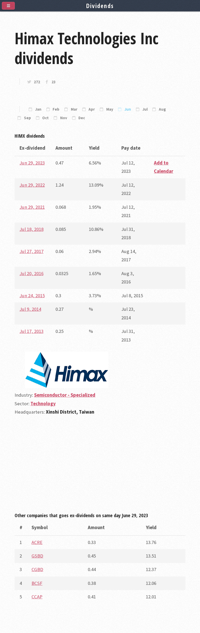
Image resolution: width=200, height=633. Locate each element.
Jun (127, 109)
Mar (74, 109)
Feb (56, 109)
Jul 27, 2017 (31, 251)
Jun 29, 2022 (32, 185)
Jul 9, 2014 (30, 309)
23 (54, 82)
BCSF (37, 583)
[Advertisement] (100, 466)
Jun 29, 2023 (32, 163)
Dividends (100, 6)
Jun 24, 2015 (32, 296)
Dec (81, 118)
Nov (63, 118)
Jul (145, 109)
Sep (27, 118)
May (109, 109)
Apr (92, 109)
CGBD (37, 569)
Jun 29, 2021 (32, 207)
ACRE (37, 542)
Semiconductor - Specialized (64, 395)
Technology (43, 404)
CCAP (37, 597)
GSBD (37, 556)
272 (37, 82)
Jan (38, 109)
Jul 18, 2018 (31, 229)
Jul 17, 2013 (31, 331)
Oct (45, 118)
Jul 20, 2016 (31, 273)
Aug (162, 109)
